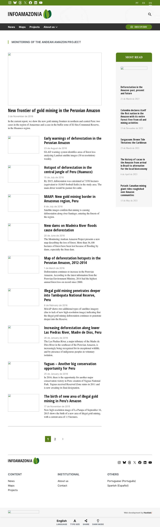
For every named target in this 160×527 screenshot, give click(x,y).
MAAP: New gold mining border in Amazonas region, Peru (69, 199)
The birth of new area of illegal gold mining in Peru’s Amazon (71, 398)
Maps (22, 26)
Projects (35, 26)
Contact (62, 485)
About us (49, 26)
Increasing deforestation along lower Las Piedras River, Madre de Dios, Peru (72, 330)
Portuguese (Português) (121, 481)
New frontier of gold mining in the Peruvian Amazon (54, 110)
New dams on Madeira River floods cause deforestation (70, 227)
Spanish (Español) (118, 485)
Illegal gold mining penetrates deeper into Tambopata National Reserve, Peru (72, 295)
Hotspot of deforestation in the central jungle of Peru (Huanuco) (68, 169)
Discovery (141, 26)
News (11, 26)
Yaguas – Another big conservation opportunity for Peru (70, 366)
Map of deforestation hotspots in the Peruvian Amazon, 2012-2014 (72, 260)
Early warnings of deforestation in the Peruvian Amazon (72, 140)
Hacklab (147, 513)
